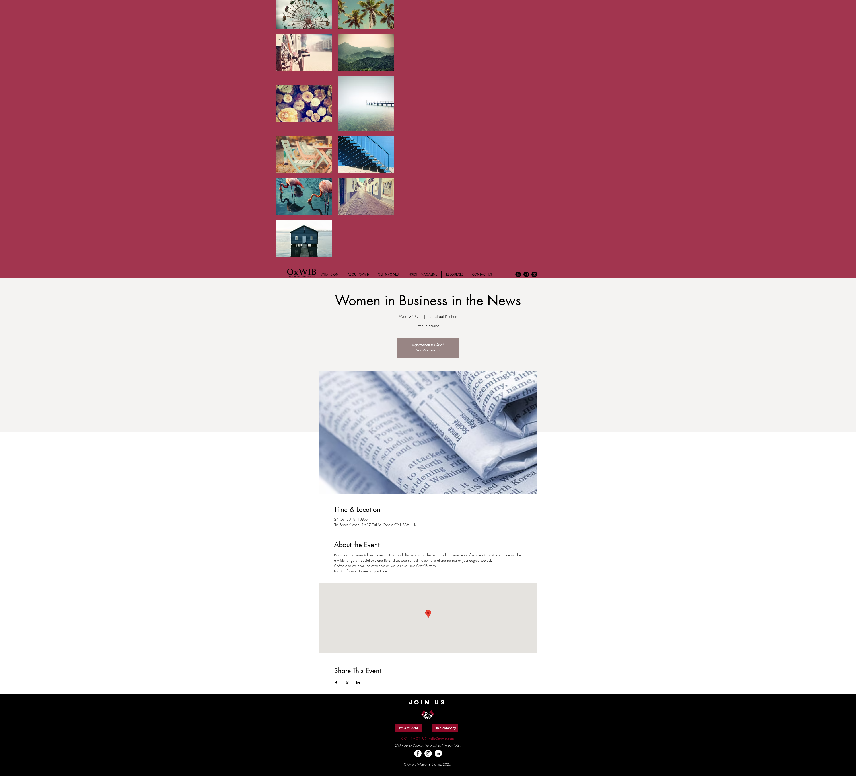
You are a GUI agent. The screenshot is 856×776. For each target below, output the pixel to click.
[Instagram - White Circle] (428, 753)
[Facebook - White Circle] (418, 753)
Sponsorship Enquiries (427, 745)
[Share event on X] (347, 682)
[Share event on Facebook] (336, 682)
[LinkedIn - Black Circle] (518, 274)
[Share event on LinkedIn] (358, 682)
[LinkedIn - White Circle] (438, 753)
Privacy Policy (452, 745)
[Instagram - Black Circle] (526, 274)
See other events (428, 350)
